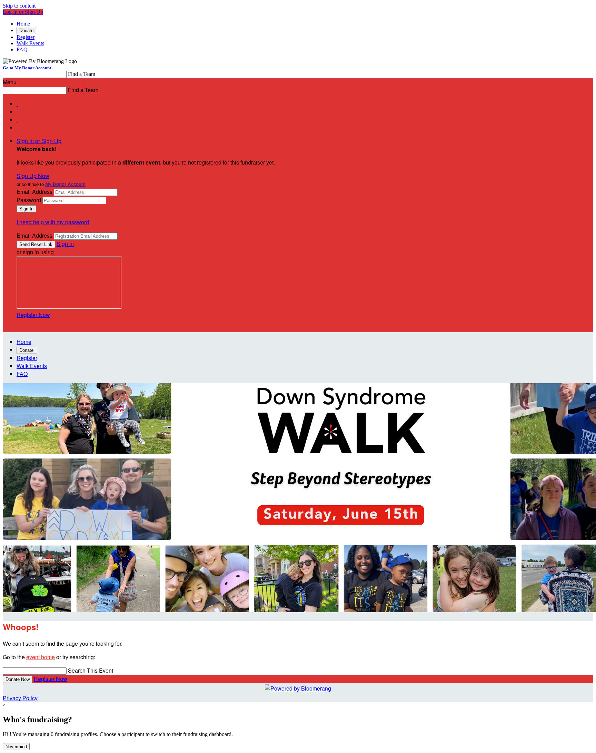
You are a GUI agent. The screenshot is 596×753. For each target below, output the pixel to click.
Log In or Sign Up (23, 12)
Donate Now (18, 679)
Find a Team (81, 74)
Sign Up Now (33, 176)
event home (40, 657)
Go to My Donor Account (27, 67)
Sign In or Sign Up (39, 141)
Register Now (33, 315)
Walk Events (30, 43)
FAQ (22, 49)
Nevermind (16, 746)
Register (25, 37)
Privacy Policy (20, 698)
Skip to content (19, 6)
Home (23, 24)
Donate (26, 30)
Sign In (65, 244)
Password (29, 200)
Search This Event (90, 670)
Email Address (34, 192)
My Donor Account (65, 184)
